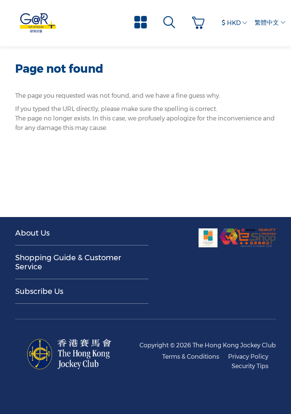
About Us (32, 232)
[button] (200, 23)
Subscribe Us (39, 291)
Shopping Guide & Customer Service (68, 262)
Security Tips (250, 366)
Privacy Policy (248, 356)
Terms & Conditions (190, 356)
